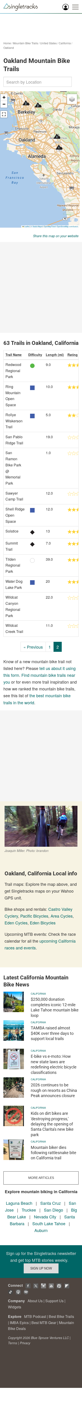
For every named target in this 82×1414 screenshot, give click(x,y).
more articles (41, 1178)
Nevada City (45, 1217)
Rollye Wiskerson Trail (14, 420)
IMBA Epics (19, 1322)
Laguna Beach (19, 1203)
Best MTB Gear (43, 1322)
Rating (72, 354)
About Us (35, 1300)
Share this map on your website (56, 236)
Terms (12, 1343)
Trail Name (13, 354)
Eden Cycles (16, 923)
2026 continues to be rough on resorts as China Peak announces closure (54, 1090)
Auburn (41, 1230)
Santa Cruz (50, 1203)
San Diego (53, 1210)
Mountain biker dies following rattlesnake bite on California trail (53, 1152)
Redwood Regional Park (13, 370)
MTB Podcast (35, 1316)
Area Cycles (62, 916)
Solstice (11, 531)
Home (7, 43)
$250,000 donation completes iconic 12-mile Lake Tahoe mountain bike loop (55, 1007)
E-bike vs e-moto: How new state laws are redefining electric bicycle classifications (54, 1064)
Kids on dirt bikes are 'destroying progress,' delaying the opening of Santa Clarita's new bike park (52, 1124)
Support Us (54, 1300)
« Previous (33, 647)
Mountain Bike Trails (25, 43)
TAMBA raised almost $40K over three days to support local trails (52, 1033)
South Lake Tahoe (48, 1223)
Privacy (25, 1343)
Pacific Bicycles (34, 916)
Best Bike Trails (61, 1316)
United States (48, 43)
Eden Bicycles (43, 923)
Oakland (8, 48)
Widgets (14, 1306)
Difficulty (35, 354)
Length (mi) (55, 354)
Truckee (29, 1210)
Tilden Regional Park (12, 565)
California (65, 43)
